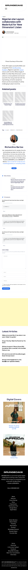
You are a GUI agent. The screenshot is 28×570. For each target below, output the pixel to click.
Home (13, 543)
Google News (13, 508)
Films (13, 502)
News (13, 496)
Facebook (13, 549)
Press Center (13, 504)
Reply (4, 211)
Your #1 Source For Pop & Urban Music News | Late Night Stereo (13, 201)
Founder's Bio (13, 533)
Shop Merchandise (13, 551)
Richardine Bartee (10, 31)
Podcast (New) (13, 531)
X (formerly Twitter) (13, 547)
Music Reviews (13, 520)
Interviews (13, 554)
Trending (13, 523)
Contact (13, 527)
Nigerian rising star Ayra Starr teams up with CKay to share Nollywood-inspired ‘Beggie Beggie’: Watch (18, 181)
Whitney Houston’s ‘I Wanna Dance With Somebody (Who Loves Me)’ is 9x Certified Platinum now (14, 348)
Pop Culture (13, 525)
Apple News (13, 509)
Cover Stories (13, 500)
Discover (13, 498)
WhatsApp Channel (13, 529)
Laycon (21, 70)
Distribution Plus (13, 506)
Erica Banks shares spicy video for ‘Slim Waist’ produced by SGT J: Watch (17, 188)
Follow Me (14, 168)
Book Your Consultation (13, 553)
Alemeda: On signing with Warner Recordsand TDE (14, 427)
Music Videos (13, 522)
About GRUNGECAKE (13, 488)
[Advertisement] (14, 312)
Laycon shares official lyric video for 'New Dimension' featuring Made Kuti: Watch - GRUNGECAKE (12, 215)
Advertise (13, 545)
